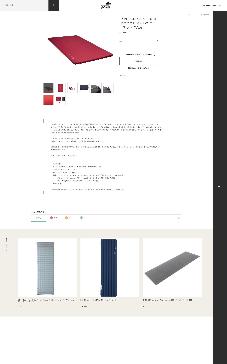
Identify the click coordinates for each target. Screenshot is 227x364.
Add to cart (139, 61)
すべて (38, 218)
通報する (122, 75)
